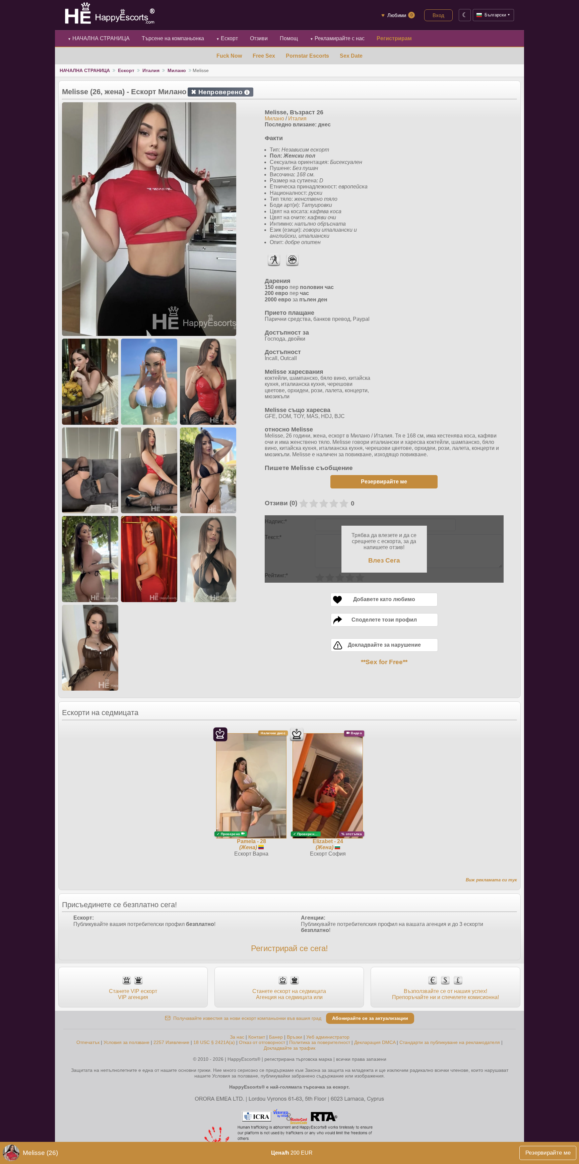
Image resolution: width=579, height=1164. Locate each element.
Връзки (294, 1037)
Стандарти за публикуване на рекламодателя (449, 1042)
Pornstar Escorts (307, 56)
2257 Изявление (171, 1042)
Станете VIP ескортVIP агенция (133, 994)
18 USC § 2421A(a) (214, 1042)
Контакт (256, 1037)
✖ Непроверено (219, 92)
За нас (237, 1037)
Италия (150, 70)
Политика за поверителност (319, 1042)
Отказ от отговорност (262, 1042)
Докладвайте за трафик (289, 1048)
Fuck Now (229, 56)
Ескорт (227, 38)
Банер (276, 1037)
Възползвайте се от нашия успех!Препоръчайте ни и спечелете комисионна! (445, 994)
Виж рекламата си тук (491, 879)
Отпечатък (88, 1042)
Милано (177, 70)
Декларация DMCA (374, 1042)
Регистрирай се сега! (289, 948)
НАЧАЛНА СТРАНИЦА (99, 38)
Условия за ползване (126, 1042)
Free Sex (264, 56)
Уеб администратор (327, 1037)
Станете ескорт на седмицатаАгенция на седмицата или (289, 994)
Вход (438, 15)
